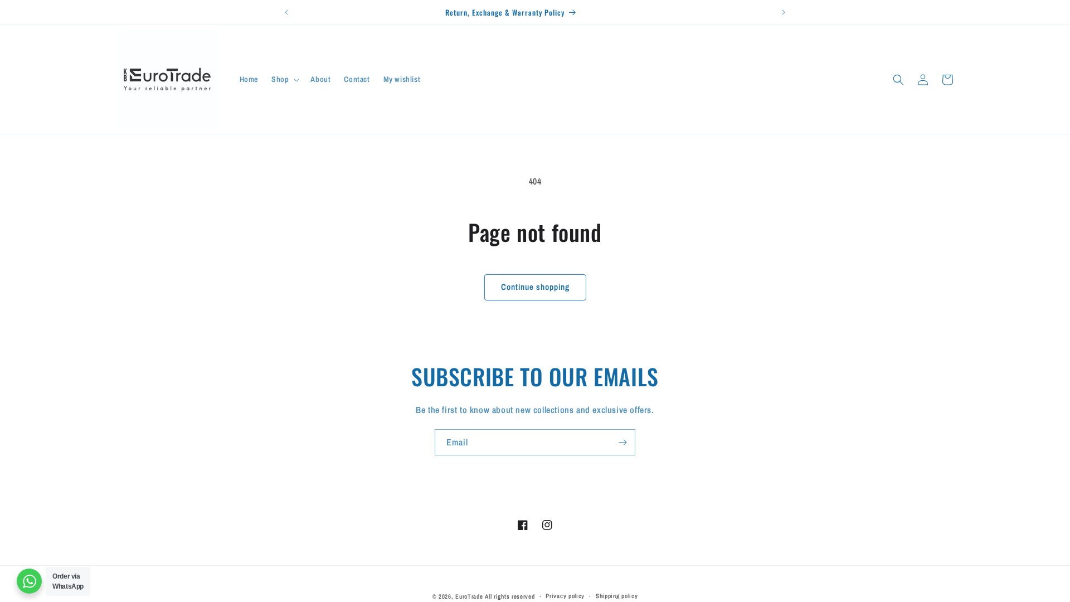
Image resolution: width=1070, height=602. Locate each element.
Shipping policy (617, 596)
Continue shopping (535, 287)
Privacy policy (565, 596)
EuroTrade (469, 596)
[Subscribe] (622, 442)
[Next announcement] (783, 12)
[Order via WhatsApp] (29, 581)
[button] (284, 79)
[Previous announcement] (286, 12)
